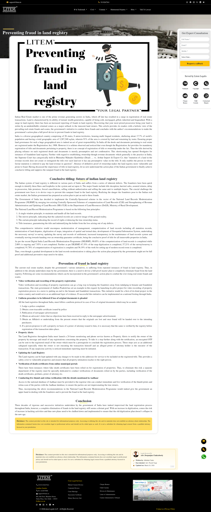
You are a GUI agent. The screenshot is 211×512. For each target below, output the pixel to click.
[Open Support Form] (204, 441)
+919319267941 (43, 485)
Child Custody (104, 488)
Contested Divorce (73, 488)
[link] (15, 2)
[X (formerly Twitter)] (197, 2)
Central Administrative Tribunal (110, 498)
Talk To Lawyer (145, 9)
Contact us (160, 509)
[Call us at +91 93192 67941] (203, 449)
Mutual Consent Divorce (75, 485)
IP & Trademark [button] (80, 9)
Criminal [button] (102, 9)
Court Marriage (73, 491)
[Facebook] (190, 2)
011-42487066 (43, 491)
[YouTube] (203, 2)
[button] (154, 8)
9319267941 (105, 2)
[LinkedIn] (200, 2)
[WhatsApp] (187, 2)
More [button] (133, 9)
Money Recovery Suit (75, 498)
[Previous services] (182, 89)
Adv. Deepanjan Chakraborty (152, 455)
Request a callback (195, 63)
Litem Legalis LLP (51, 509)
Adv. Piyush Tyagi (151, 463)
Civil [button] (92, 9)
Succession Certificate (75, 495)
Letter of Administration (107, 494)
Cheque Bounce (105, 484)
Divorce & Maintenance (107, 491)
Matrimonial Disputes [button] (118, 9)
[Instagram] (194, 2)
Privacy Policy (170, 509)
